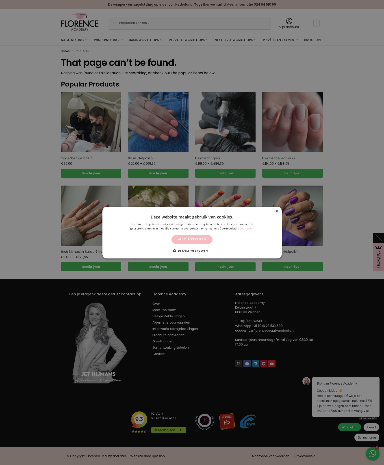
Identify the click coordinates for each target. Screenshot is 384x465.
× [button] (276, 211)
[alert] (192, 232)
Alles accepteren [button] (192, 239)
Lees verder (246, 228)
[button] (192, 250)
